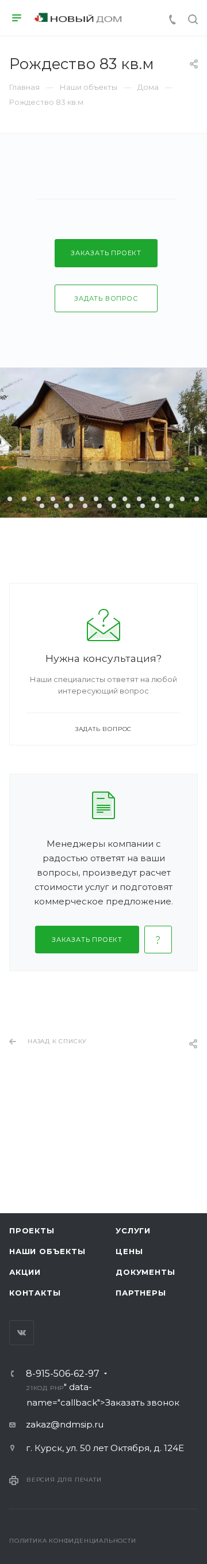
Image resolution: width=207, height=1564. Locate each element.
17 (42, 505)
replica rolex (27, 1076)
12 (153, 498)
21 (99, 505)
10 (124, 498)
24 (142, 505)
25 (157, 505)
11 (139, 498)
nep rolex (21, 1061)
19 (70, 505)
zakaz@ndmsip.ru (64, 1424)
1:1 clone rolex (170, 1061)
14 (182, 498)
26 (171, 505)
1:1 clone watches (93, 1076)
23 (128, 505)
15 (196, 498)
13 (167, 498)
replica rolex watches (90, 1061)
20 (85, 505)
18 (56, 505)
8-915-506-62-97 (62, 1374)
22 (113, 505)
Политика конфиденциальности (72, 1540)
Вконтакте (21, 1332)
